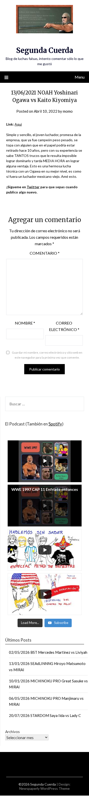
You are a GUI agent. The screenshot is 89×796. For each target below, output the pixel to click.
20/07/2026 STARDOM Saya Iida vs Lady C (45, 715)
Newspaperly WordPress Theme (44, 788)
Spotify (55, 423)
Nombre (25, 323)
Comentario (45, 253)
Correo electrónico (64, 326)
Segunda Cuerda (44, 50)
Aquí (18, 124)
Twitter (33, 187)
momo (68, 111)
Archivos (12, 731)
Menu (80, 77)
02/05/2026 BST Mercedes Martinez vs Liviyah (48, 652)
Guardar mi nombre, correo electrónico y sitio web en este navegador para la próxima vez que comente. (47, 355)
